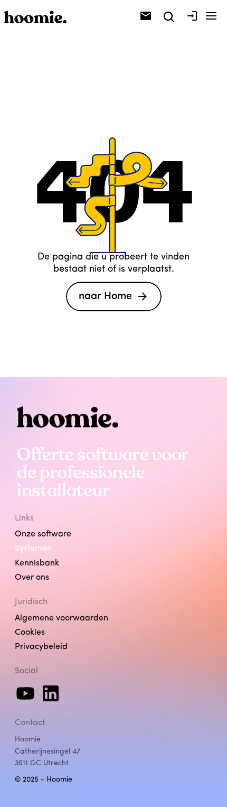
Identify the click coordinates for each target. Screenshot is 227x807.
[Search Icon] (168, 16)
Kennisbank (37, 563)
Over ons (32, 577)
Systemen (33, 548)
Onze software (43, 534)
